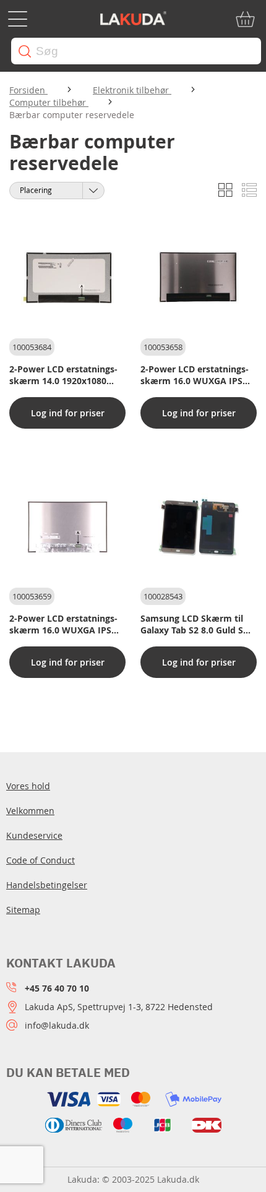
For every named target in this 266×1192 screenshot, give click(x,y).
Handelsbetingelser (46, 885)
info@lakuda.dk (57, 1025)
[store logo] (133, 19)
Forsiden (28, 90)
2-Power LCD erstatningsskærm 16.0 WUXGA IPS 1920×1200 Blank (63, 624)
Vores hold (28, 786)
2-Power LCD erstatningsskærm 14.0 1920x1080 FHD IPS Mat (63, 375)
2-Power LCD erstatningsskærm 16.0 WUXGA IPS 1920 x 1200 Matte (194, 375)
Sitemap (23, 909)
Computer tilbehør (48, 102)
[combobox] (136, 51)
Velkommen (30, 811)
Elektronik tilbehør (132, 90)
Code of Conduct (40, 860)
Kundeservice (34, 835)
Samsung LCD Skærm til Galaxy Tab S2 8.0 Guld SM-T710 (197, 624)
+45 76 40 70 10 (57, 988)
